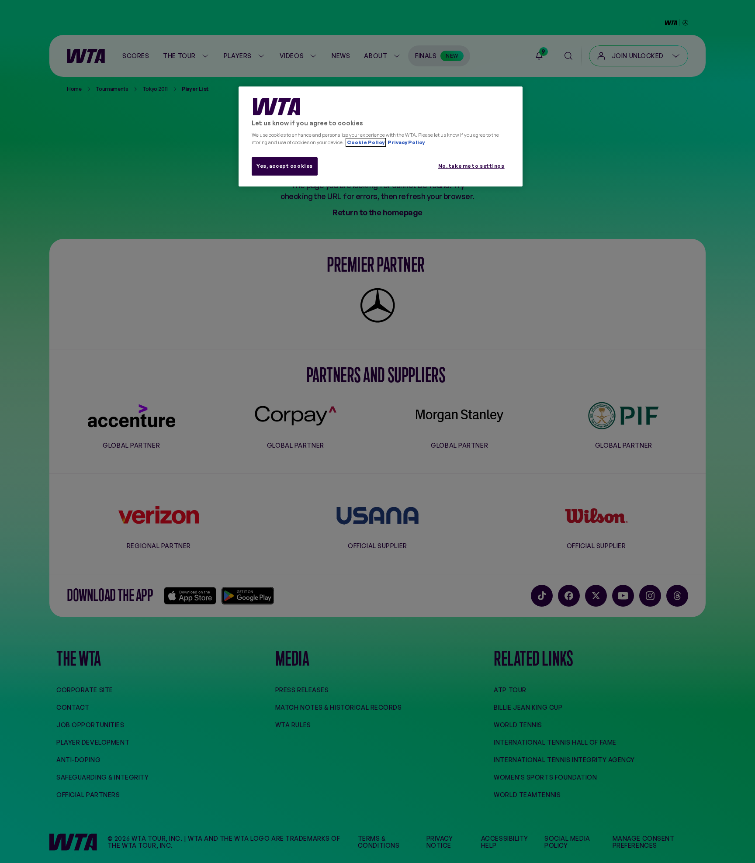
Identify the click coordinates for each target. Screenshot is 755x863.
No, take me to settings (471, 166)
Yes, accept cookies (284, 166)
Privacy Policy (406, 142)
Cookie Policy (365, 142)
